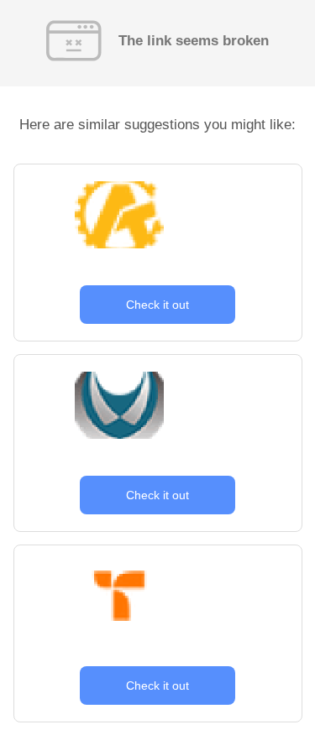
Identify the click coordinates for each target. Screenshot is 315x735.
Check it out (157, 304)
